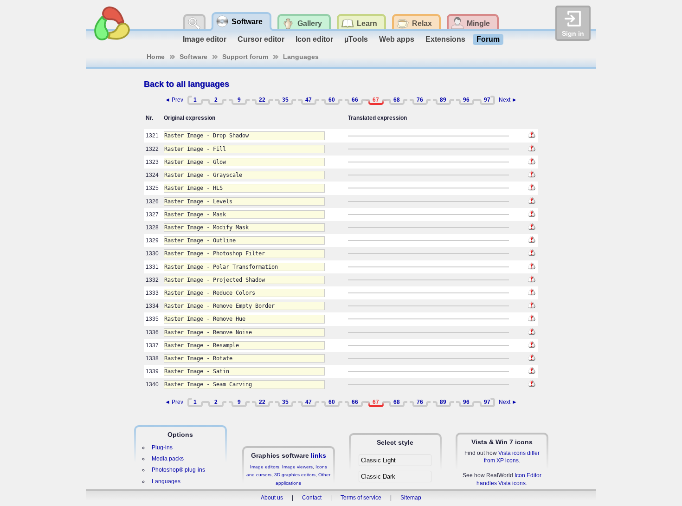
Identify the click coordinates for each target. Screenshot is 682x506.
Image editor (204, 39)
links (318, 455)
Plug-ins (162, 447)
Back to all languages (186, 84)
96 (466, 100)
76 (420, 100)
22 (262, 100)
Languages (301, 56)
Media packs (168, 458)
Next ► (508, 100)
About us (272, 497)
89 (443, 100)
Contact (312, 497)
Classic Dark (378, 476)
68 (396, 100)
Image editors (264, 466)
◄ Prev (174, 100)
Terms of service (361, 497)
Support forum (245, 56)
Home (156, 56)
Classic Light (378, 460)
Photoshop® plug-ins (178, 470)
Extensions (445, 39)
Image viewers (297, 466)
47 (308, 100)
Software (193, 56)
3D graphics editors (294, 474)
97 (487, 100)
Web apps (396, 39)
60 (331, 100)
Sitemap (410, 497)
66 (355, 100)
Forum (488, 39)
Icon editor (314, 39)
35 (285, 100)
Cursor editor (261, 39)
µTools (356, 39)
